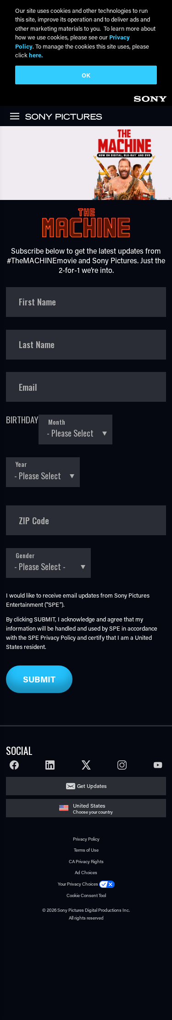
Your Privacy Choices (78, 884)
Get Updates (91, 785)
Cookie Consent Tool (86, 895)
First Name (37, 301)
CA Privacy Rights (86, 862)
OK (86, 75)
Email (28, 387)
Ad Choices (86, 873)
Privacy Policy (58, 637)
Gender (25, 555)
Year (21, 464)
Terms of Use (86, 850)
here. (36, 55)
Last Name (37, 344)
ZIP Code (34, 520)
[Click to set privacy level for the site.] (107, 884)
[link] (149, 97)
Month (56, 422)
